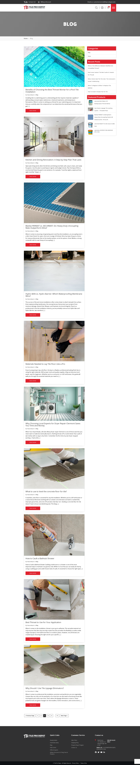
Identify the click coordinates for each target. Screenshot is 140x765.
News (89, 56)
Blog (37, 95)
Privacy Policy (75, 763)
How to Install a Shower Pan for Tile (98, 91)
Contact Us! (32, 2)
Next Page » (64, 715)
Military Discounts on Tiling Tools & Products (59, 753)
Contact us (74, 747)
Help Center (53, 747)
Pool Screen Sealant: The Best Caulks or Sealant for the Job (101, 74)
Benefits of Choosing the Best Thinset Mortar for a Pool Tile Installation (52, 90)
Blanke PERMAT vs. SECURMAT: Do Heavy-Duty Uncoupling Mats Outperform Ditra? (52, 226)
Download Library (54, 742)
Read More (33, 110)
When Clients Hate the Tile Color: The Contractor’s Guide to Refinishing (101, 80)
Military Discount (45, 2)
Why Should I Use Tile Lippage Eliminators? (45, 688)
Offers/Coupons (54, 750)
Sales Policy (74, 740)
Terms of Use (84, 763)
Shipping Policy (75, 742)
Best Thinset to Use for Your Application (43, 622)
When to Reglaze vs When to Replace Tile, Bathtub (99, 87)
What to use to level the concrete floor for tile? (46, 491)
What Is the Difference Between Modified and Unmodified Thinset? (100, 67)
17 (57, 715)
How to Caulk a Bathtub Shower (40, 558)
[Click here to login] (102, 7)
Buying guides (53, 740)
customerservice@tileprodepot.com (104, 2)
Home (26, 38)
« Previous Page (29, 715)
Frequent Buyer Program (77, 745)
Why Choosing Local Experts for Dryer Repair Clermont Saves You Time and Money (53, 424)
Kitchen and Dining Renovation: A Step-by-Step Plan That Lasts (53, 159)
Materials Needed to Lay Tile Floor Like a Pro (45, 364)
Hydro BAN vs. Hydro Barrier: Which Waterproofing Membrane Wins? (54, 294)
